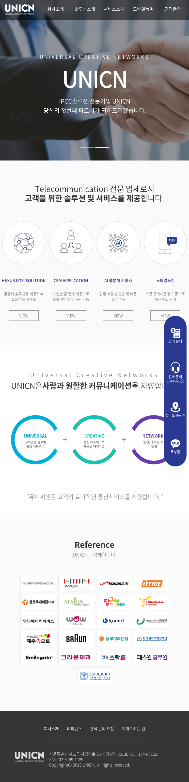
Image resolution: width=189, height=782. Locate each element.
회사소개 (55, 9)
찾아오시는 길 (175, 415)
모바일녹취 (143, 9)
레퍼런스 (74, 728)
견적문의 (172, 9)
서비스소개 (114, 9)
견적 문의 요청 (102, 728)
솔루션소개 (84, 9)
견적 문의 (175, 341)
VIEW (23, 316)
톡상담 (175, 451)
